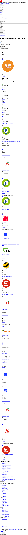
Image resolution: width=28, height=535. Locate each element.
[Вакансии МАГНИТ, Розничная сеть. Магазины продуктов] (14, 283)
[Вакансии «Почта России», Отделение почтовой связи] (14, 374)
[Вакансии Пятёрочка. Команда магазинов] (14, 164)
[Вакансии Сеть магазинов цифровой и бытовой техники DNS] (14, 66)
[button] (1, 12)
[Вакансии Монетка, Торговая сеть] (14, 331)
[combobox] (3, 21)
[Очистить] (1, 23)
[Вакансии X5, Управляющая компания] (14, 250)
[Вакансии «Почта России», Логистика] (14, 234)
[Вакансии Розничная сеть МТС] (14, 218)
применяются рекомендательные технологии (14, 529)
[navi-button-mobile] (1, 14)
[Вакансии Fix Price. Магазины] (14, 131)
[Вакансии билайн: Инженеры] (14, 265)
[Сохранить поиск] (1, 24)
